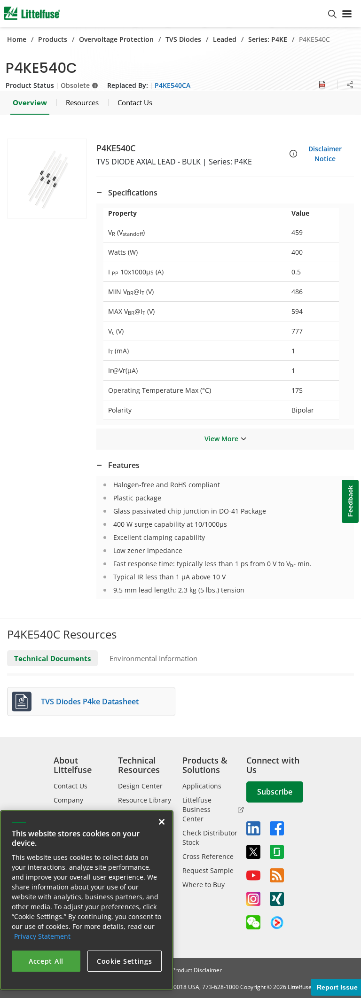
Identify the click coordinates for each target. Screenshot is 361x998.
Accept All (46, 961)
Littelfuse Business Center (197, 809)
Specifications (132, 192)
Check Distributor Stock (209, 837)
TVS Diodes (183, 39)
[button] (47, 178)
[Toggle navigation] (349, 13)
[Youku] (277, 923)
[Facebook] (277, 828)
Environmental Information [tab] (153, 658)
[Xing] (277, 899)
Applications (201, 785)
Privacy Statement (42, 936)
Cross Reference (208, 856)
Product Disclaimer (197, 970)
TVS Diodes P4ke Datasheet (90, 701)
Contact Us (70, 785)
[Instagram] (253, 899)
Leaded (224, 39)
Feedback (350, 501)
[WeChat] (253, 922)
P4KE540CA (172, 85)
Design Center (140, 785)
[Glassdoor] (277, 852)
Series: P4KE (267, 39)
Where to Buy (203, 884)
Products (52, 39)
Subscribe (274, 792)
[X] (253, 852)
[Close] (161, 821)
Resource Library (144, 799)
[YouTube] (253, 875)
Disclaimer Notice (325, 153)
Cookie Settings (124, 961)
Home (16, 39)
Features (124, 465)
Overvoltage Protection (116, 39)
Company (68, 799)
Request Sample (208, 870)
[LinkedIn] (253, 828)
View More (221, 438)
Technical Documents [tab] (52, 658)
